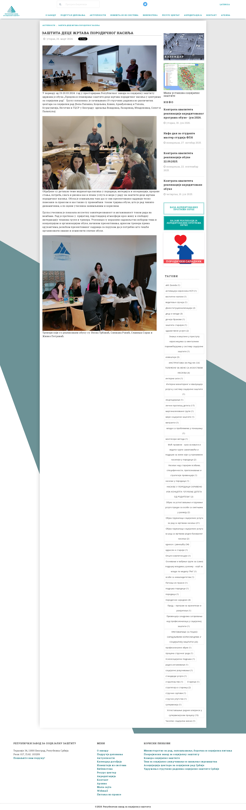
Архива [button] (225, 15)
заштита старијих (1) (176, 325)
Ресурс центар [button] (171, 15)
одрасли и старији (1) (177, 550)
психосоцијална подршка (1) (180, 659)
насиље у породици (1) (177, 481)
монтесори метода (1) (177, 439)
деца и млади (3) (174, 313)
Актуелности (98, 15)
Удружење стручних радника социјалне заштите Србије (181, 768)
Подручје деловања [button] (73, 15)
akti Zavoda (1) (173, 285)
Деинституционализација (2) (180, 308)
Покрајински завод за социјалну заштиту (171, 754)
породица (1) (172, 594)
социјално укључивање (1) (179, 670)
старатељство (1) (174, 681)
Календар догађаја (109, 761)
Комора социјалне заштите (162, 757)
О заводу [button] (51, 15)
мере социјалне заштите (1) (180, 417)
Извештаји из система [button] (124, 15)
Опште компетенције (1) (178, 555)
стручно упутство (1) (176, 699)
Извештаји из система (111, 765)
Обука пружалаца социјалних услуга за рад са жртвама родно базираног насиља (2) (184, 533)
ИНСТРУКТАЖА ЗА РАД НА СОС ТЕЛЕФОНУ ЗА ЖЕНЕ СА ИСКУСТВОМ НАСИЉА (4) (184, 367)
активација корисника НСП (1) (181, 291)
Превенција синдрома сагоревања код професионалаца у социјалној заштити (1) (184, 621)
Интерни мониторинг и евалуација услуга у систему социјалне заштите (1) (184, 389)
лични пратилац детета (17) (180, 405)
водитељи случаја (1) (176, 302)
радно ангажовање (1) (177, 664)
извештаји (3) (172, 357)
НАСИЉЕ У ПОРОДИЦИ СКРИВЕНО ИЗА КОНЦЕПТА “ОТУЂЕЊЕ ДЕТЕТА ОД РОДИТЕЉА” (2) (184, 491)
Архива (102, 783)
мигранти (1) (172, 422)
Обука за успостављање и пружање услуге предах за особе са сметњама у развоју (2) (184, 507)
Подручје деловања (110, 754)
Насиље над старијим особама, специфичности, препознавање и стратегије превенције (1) (184, 470)
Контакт (211, 15)
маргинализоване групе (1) (180, 411)
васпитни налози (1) (176, 296)
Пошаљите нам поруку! (29, 757)
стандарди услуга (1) (176, 676)
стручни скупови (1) (176, 693)
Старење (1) (193, 681)
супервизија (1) (173, 704)
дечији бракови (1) (175, 319)
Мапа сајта (104, 787)
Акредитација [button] (193, 15)
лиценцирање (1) (174, 399)
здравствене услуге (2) (177, 330)
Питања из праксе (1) (176, 582)
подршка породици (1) (177, 588)
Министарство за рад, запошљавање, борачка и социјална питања (188, 750)
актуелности (48, 25)
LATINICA (225, 4)
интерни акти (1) (174, 378)
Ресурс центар (106, 772)
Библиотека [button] (150, 15)
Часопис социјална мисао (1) (180, 721)
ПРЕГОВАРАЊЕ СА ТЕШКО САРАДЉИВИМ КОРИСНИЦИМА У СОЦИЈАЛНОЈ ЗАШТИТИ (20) (184, 637)
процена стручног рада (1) (179, 653)
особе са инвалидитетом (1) (180, 577)
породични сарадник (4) (178, 600)
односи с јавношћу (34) (177, 544)
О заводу (102, 750)
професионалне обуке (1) (178, 647)
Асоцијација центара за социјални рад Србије (174, 765)
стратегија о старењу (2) (178, 687)
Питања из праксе (109, 794)
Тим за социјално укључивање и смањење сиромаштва (180, 761)
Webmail (102, 790)
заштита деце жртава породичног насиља (79, 25)
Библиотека (105, 768)
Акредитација (106, 776)
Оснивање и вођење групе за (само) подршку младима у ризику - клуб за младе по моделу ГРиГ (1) (184, 566)
